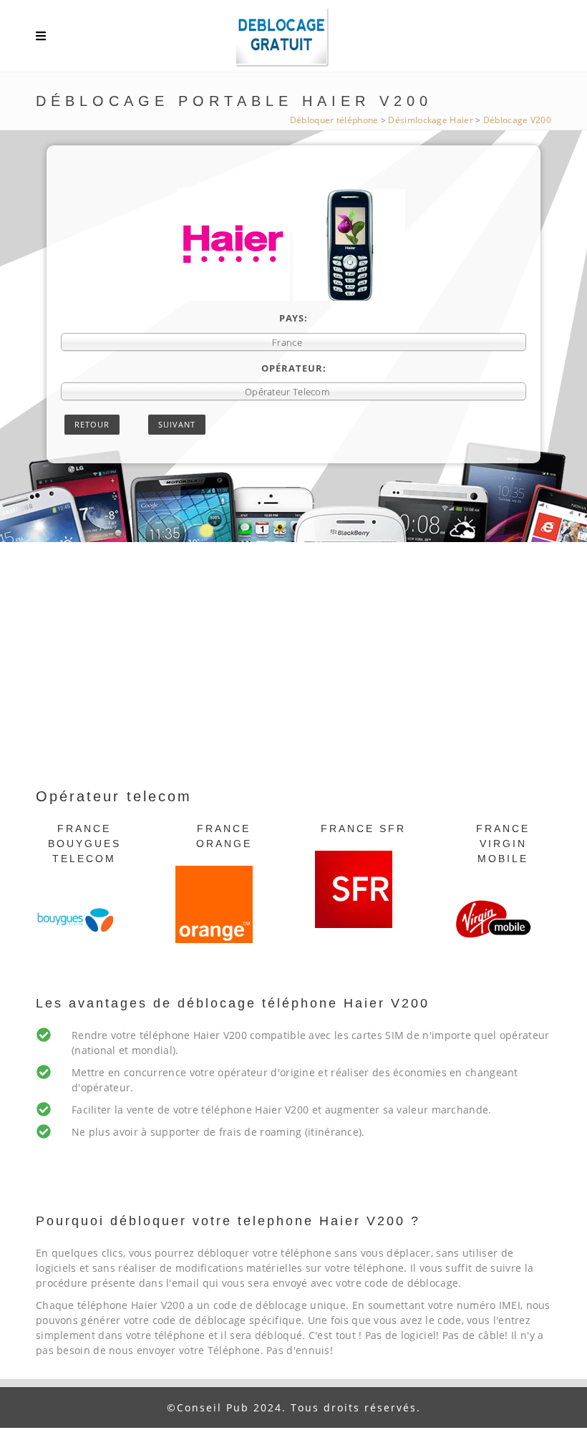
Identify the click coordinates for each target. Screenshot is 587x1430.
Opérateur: (293, 368)
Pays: (293, 317)
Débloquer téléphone (334, 120)
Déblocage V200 (517, 120)
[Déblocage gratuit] (293, 39)
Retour (92, 424)
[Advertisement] (293, 678)
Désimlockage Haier (430, 120)
